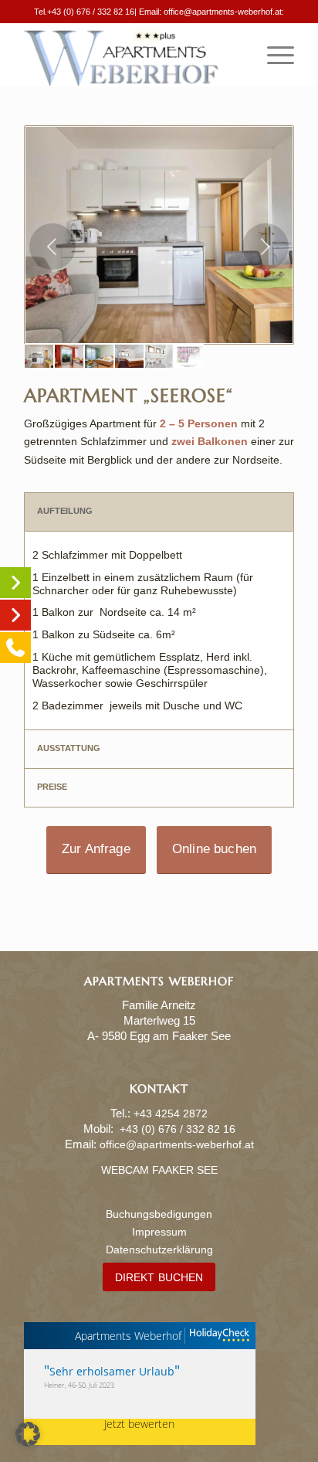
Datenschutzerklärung (159, 1249)
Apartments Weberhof (128, 1335)
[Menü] (273, 55)
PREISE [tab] (52, 786)
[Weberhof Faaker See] (132, 55)
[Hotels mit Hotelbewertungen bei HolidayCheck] (217, 1336)
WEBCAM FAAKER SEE (159, 1170)
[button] (28, 1434)
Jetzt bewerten (139, 1425)
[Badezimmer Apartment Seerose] (159, 356)
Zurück (52, 246)
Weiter (265, 246)
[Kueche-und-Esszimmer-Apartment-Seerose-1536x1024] (159, 235)
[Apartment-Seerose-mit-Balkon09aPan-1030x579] (69, 356)
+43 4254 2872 (171, 1113)
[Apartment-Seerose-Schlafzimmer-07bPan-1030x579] (99, 356)
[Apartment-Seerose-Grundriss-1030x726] (189, 356)
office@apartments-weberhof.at (223, 11)
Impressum (159, 1232)
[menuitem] (273, 55)
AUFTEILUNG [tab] (65, 510)
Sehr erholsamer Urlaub (111, 1371)
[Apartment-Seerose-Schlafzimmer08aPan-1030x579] (129, 356)
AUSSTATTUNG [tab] (68, 748)
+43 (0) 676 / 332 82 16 (90, 11)
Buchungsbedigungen (159, 1214)
